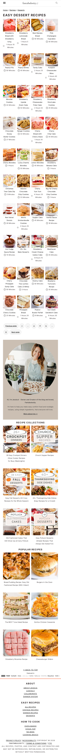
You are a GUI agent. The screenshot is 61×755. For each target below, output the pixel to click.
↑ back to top (30, 670)
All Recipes (30, 707)
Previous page (11, 326)
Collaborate (30, 694)
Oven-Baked (31, 726)
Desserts (21, 10)
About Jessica (30, 688)
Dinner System (30, 696)
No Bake (30, 732)
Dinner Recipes (30, 713)
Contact (30, 691)
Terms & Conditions (36, 743)
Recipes (13, 10)
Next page (15, 332)
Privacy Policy (13, 740)
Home (5, 10)
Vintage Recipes (31, 710)
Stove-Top (30, 729)
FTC (50, 743)
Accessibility (29, 740)
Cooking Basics (30, 735)
